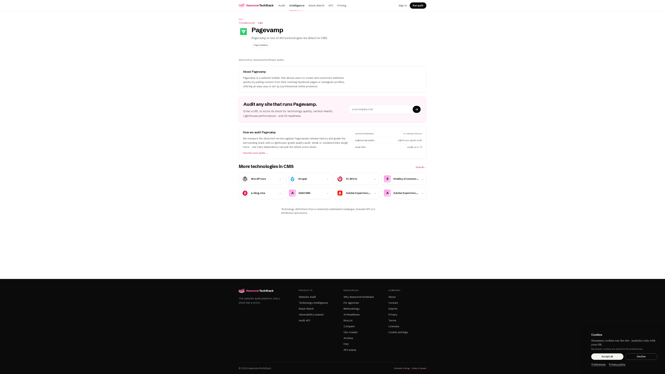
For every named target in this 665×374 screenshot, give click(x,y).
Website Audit (307, 297)
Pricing (341, 5)
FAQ (346, 344)
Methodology (352, 308)
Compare (349, 326)
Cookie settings (398, 332)
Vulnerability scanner (311, 314)
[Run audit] (417, 109)
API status (350, 349)
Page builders (261, 45)
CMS (260, 23)
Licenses (393, 326)
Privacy (392, 314)
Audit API (304, 320)
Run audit (418, 5)
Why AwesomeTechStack (359, 297)
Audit (281, 5)
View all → (421, 167)
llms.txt (348, 320)
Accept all (607, 356)
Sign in (403, 5)
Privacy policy (617, 364)
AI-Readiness (352, 314)
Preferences (599, 364)
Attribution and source (294, 213)
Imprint (392, 308)
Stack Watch (316, 5)
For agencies (351, 302)
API (331, 5)
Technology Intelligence (313, 302)
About (392, 297)
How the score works (255, 153)
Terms (392, 320)
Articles (348, 338)
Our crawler (351, 332)
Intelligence (296, 5)
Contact (393, 302)
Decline (641, 356)
